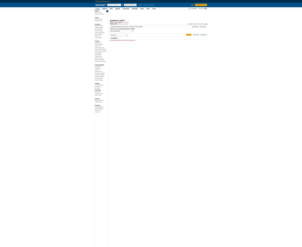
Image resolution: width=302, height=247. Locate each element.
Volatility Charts (98, 56)
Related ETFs (98, 91)
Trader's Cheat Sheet (99, 32)
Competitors (98, 90)
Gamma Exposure (99, 58)
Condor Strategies (99, 80)
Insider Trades (98, 95)
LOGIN (192, 5)
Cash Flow (97, 112)
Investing (135, 9)
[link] (205, 24)
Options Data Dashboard (100, 61)
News (142, 9)
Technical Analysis (99, 31)
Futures (117, 9)
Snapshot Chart (98, 20)
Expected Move (98, 53)
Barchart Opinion (99, 25)
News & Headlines (99, 85)
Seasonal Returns (99, 34)
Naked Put (97, 69)
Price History (98, 36)
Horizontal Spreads (99, 76)
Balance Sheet (98, 110)
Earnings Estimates (99, 100)
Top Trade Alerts (98, 29)
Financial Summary (99, 107)
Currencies (126, 9)
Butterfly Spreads (99, 78)
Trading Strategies (99, 27)
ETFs (111, 9)
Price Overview (98, 12)
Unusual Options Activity (100, 49)
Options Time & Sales (99, 47)
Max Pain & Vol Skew (99, 59)
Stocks (98, 9)
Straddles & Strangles (100, 75)
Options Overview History (101, 51)
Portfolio (146, 5)
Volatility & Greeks (99, 44)
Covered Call (98, 68)
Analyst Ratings (98, 102)
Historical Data (98, 37)
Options (104, 9)
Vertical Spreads (98, 71)
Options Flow (98, 46)
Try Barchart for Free (201, 5)
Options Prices (98, 42)
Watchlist (140, 5)
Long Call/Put (98, 66)
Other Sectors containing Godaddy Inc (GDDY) (122, 29)
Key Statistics (98, 86)
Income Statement (99, 108)
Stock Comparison (99, 93)
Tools (148, 9)
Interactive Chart (99, 19)
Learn (154, 9)
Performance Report (99, 14)
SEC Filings (97, 88)
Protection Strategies (100, 73)
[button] (206, 9)
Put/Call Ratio (98, 54)
